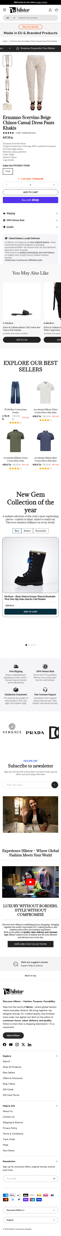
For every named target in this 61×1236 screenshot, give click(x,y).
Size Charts (8, 1150)
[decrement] (7, 185)
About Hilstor (13, 1035)
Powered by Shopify (23, 1229)
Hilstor (12, 1229)
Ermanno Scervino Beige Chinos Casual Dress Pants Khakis (33, 41)
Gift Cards (8, 1089)
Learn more (41, 2)
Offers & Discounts (12, 1078)
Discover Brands (30, 27)
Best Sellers (9, 1072)
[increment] (54, 185)
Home (5, 41)
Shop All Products (12, 1066)
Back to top (30, 975)
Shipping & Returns (13, 1122)
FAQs (5, 1144)
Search (6, 1061)
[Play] (30, 882)
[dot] (26, 645)
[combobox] (30, 18)
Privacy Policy (10, 1128)
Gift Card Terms (11, 1095)
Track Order (9, 1139)
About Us (7, 1111)
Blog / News (9, 1083)
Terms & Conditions (13, 1133)
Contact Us (8, 1116)
